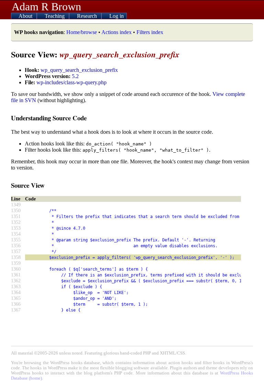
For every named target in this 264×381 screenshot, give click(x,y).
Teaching (55, 16)
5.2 (75, 76)
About (26, 16)
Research (87, 16)
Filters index (149, 32)
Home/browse (81, 32)
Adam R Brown (46, 6)
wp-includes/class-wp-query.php (71, 82)
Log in (116, 16)
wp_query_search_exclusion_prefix (79, 70)
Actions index (116, 32)
